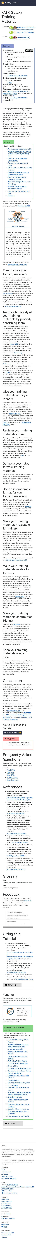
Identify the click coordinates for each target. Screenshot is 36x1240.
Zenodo (10, 293)
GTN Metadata (13, 1085)
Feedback (11, 1124)
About (3, 1170)
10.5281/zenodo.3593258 (19, 842)
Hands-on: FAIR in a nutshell (17, 76)
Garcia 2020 (24, 206)
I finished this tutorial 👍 (12, 732)
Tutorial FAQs (11, 770)
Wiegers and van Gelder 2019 (17, 264)
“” (17, 715)
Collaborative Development (8, 1178)
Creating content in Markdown (18, 1063)
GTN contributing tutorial (13, 306)
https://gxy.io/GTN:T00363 (18, 98)
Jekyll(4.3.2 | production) (8, 1218)
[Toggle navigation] (33, 3)
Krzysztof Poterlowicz (25, 32)
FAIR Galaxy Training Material (17, 1061)
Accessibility (4, 1174)
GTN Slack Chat (6, 1203)
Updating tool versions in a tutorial (19, 1068)
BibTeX (10, 985)
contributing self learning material (16, 560)
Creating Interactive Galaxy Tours (19, 1083)
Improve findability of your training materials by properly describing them (19, 154)
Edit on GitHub (7, 1191)
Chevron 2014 (14, 344)
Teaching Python (13, 1080)
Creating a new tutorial (15, 1049)
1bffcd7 (8, 1214)
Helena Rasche (23, 37)
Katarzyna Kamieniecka (25, 28)
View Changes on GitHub (10, 1193)
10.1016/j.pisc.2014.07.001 (16, 813)
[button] (16, 985)
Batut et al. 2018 (6, 1235)
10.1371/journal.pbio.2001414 (16, 833)
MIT (14, 96)
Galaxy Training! (12, 3)
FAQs (10, 82)
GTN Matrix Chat (12, 777)
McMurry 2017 (15, 414)
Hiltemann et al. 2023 (7, 1233)
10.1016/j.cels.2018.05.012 (24, 979)
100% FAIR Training (7, 1176)
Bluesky (5, 1226)
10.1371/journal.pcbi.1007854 (16, 856)
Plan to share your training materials (20, 149)
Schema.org (18, 353)
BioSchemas (7, 364)
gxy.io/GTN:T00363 (12, 1184)
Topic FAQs (10, 772)
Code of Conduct (6, 1172)
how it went (27, 901)
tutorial (8, 373)
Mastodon (6, 1224)
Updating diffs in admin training (18, 1109)
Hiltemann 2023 (14, 710)
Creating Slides (13, 1066)
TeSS (22, 455)
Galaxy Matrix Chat (6, 1207)
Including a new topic (15, 1097)
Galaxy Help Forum (13, 780)
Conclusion (11, 196)
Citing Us (4, 1237)
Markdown (28, 506)
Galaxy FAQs (11, 775)
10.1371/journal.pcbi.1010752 (16, 869)
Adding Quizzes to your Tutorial (18, 1116)
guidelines (16, 624)
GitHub (5, 293)
